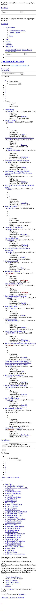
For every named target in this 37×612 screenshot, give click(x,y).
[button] (5, 80)
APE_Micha (11, 308)
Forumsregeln (5, 69)
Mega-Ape (24, 340)
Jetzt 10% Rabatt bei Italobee (14, 284)
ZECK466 (24, 157)
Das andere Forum (10, 120)
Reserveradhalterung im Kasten (14, 375)
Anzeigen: (5, 444)
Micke (9, 189)
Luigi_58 (10, 400)
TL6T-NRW (11, 333)
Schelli (9, 366)
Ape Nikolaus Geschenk (12, 271)
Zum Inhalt (4, 8)
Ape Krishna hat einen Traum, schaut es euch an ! (20, 343)
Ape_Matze (11, 387)
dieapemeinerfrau (12, 320)
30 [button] (5, 96)
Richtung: (18, 446)
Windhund (10, 111)
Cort (22, 371)
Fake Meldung (9, 109)
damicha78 (24, 382)
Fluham (23, 168)
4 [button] (5, 91)
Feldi (9, 162)
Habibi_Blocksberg (13, 150)
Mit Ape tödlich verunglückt (13, 428)
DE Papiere (8, 148)
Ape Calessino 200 (11, 319)
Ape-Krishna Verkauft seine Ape (15, 331)
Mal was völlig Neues (11, 238)
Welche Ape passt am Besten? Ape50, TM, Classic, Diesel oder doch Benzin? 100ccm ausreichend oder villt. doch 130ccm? (18, 362)
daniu (23, 134)
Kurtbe (9, 252)
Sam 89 (9, 298)
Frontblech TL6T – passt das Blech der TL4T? (19, 138)
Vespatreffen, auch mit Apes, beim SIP (17, 160)
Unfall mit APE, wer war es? (14, 227)
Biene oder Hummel (11, 306)
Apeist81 (24, 182)
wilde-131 (25, 65)
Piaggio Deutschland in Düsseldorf (15, 386)
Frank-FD (10, 229)
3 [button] (5, 89)
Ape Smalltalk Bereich (12, 61)
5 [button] (5, 92)
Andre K (10, 208)
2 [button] (5, 87)
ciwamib (23, 203)
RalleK (23, 257)
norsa (9, 176)
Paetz (12, 65)
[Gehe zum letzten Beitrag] (28, 117)
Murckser (24, 117)
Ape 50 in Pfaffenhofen (12, 398)
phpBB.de (22, 594)
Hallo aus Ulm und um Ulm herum (15, 296)
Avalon (9, 139)
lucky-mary (18, 65)
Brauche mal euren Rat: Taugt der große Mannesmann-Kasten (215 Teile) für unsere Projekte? (18, 173)
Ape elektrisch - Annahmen (13, 408)
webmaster (10, 273)
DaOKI (9, 377)
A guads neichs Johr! (11, 261)
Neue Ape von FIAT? (11, 206)
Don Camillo (25, 435)
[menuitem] (17, 30)
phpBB (11, 589)
